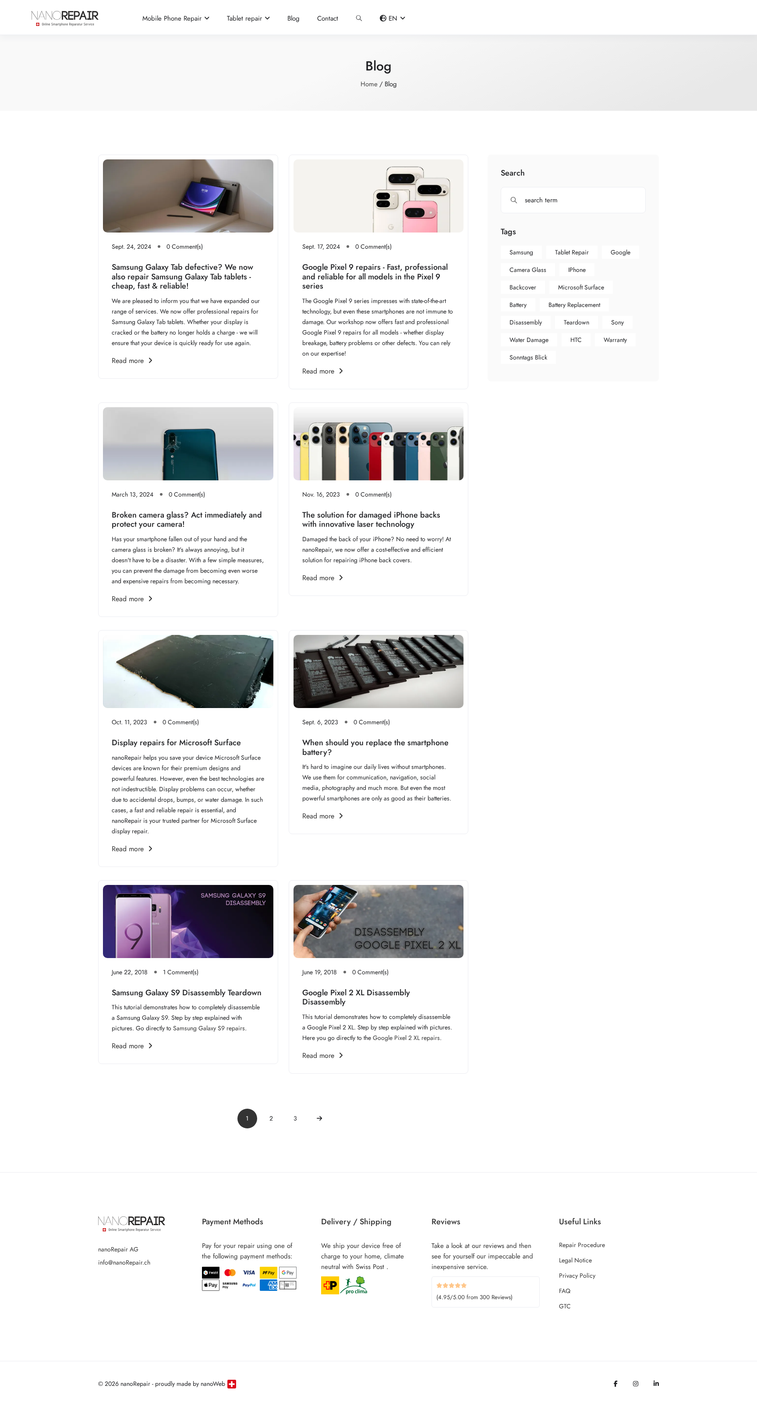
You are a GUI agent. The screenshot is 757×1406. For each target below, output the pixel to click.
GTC (565, 1306)
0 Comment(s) (184, 246)
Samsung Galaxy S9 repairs (209, 1028)
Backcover (522, 287)
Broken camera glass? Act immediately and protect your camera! (187, 519)
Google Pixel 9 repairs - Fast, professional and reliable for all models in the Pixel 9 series (375, 276)
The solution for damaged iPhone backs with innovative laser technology (371, 519)
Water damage (528, 339)
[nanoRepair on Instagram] (635, 1383)
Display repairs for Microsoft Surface (176, 742)
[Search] (359, 18)
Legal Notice (575, 1260)
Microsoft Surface (581, 287)
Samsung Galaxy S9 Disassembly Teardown (187, 992)
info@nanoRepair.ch (124, 1262)
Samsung (521, 252)
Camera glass (527, 269)
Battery (518, 304)
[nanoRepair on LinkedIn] (656, 1383)
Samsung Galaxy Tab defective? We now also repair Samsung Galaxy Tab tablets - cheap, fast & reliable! (182, 276)
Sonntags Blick (528, 357)
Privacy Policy (577, 1275)
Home (369, 84)
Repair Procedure (582, 1244)
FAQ (564, 1290)
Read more (128, 361)
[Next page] (319, 1118)
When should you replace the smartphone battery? (375, 747)
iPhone (577, 269)
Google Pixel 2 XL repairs (406, 1037)
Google (620, 252)
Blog (293, 18)
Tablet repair (572, 252)
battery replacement (574, 304)
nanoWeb (213, 1383)
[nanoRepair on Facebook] (616, 1383)
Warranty (615, 339)
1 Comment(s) (180, 972)
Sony (617, 322)
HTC (576, 339)
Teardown (576, 322)
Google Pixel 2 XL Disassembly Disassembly (356, 997)
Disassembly (525, 322)
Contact (327, 18)
